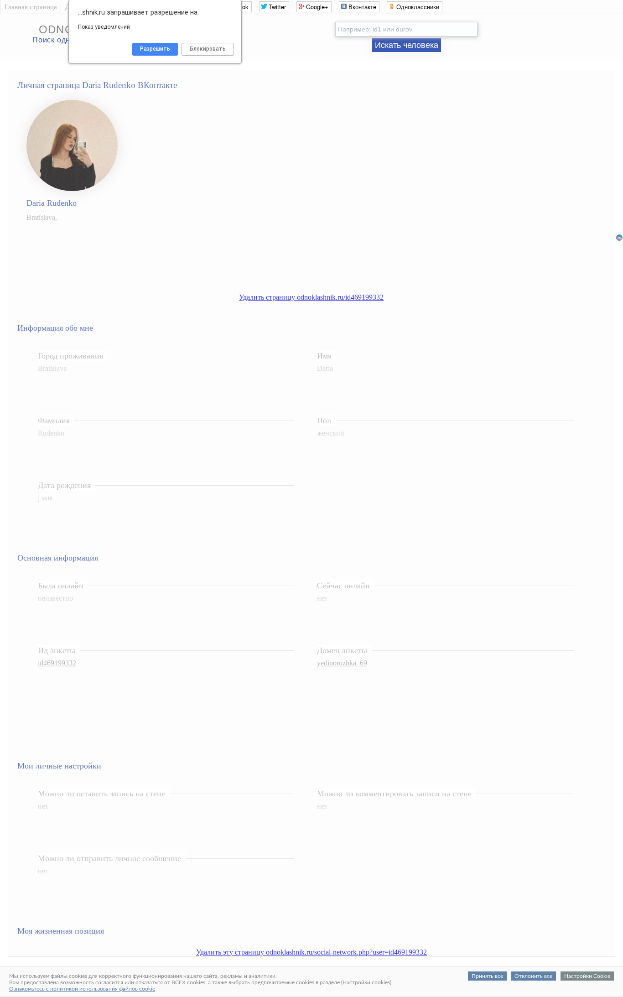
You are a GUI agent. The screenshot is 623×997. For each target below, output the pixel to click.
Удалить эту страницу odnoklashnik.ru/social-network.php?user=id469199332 (311, 952)
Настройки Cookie (587, 976)
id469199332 (57, 663)
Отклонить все (533, 976)
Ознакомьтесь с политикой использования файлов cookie (82, 989)
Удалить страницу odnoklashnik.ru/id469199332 (311, 297)
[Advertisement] (320, 262)
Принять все (487, 976)
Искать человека (406, 45)
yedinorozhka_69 (342, 663)
